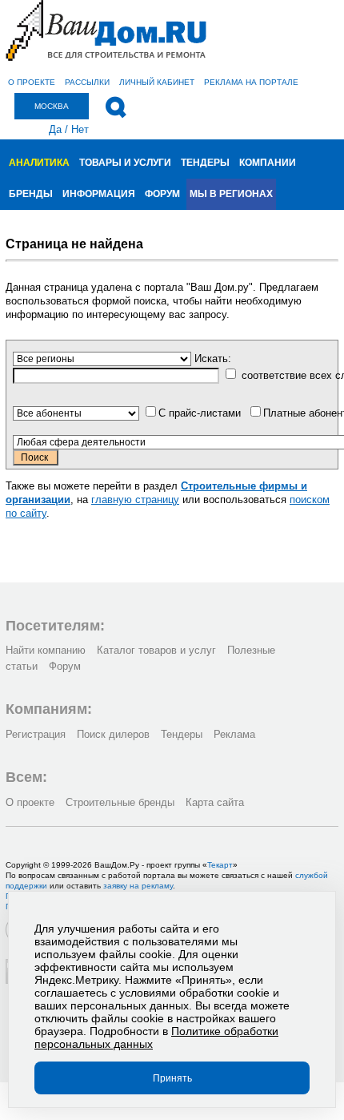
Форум (162, 193)
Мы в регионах (231, 193)
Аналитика (39, 162)
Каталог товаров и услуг (156, 650)
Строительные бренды (120, 802)
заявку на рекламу (138, 885)
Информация (98, 193)
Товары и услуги (125, 162)
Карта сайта (215, 802)
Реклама (234, 734)
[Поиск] (115, 107)
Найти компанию (46, 650)
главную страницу (135, 500)
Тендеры (205, 162)
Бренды (31, 193)
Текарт (220, 864)
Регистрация (36, 734)
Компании (267, 162)
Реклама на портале (251, 82)
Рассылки (87, 82)
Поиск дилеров (113, 734)
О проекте (31, 82)
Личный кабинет (156, 82)
